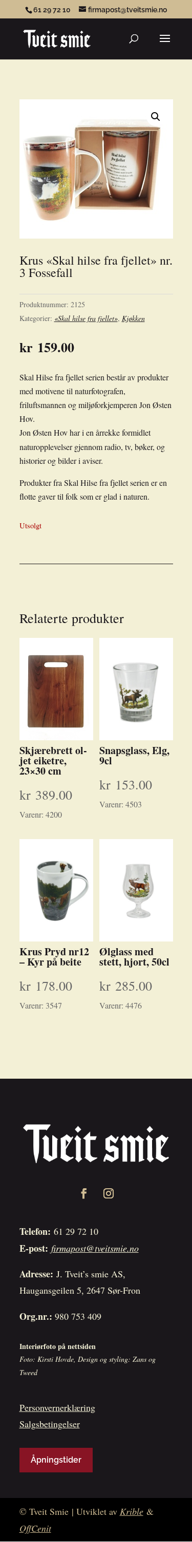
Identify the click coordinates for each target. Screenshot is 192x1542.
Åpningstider (56, 1460)
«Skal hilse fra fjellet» (86, 318)
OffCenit (35, 1528)
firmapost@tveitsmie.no (95, 1248)
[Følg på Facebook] (84, 1193)
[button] (155, 117)
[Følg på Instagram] (108, 1193)
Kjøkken (133, 318)
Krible (131, 1511)
